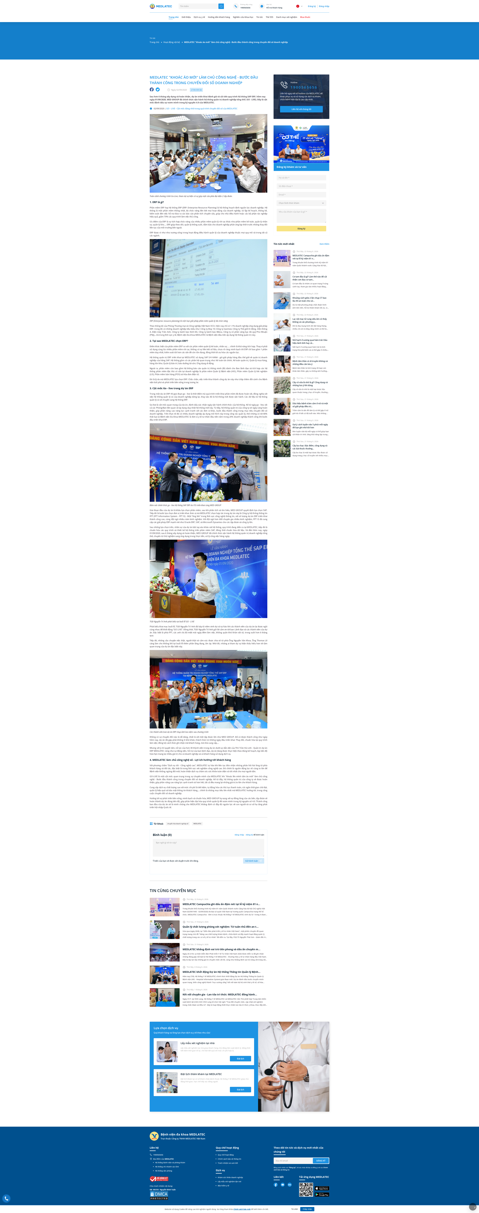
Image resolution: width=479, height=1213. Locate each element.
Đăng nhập (324, 6)
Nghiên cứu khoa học (243, 17)
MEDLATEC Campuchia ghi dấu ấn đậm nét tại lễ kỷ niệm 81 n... (221, 904)
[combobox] (301, 203)
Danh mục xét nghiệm (286, 17)
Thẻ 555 (269, 17)
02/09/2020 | (195, 108)
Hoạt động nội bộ (171, 42)
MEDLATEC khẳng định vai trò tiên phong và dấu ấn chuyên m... (221, 949)
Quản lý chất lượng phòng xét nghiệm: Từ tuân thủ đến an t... (221, 926)
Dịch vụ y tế (199, 17)
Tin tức (259, 17)
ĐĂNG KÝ (320, 1160)
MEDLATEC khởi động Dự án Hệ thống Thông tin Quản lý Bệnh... (221, 972)
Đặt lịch (240, 1058)
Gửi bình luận (251, 860)
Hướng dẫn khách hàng (219, 17)
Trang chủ (154, 42)
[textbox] (301, 203)
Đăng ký (312, 6)
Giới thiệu (186, 17)
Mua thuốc (305, 17)
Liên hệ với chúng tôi (301, 109)
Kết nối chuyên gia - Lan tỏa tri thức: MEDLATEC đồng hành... (220, 994)
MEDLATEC (197, 824)
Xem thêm (324, 244)
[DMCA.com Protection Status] (159, 1195)
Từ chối (294, 1209)
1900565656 (158, 1155)
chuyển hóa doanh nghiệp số (177, 824)
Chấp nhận (307, 1209)
